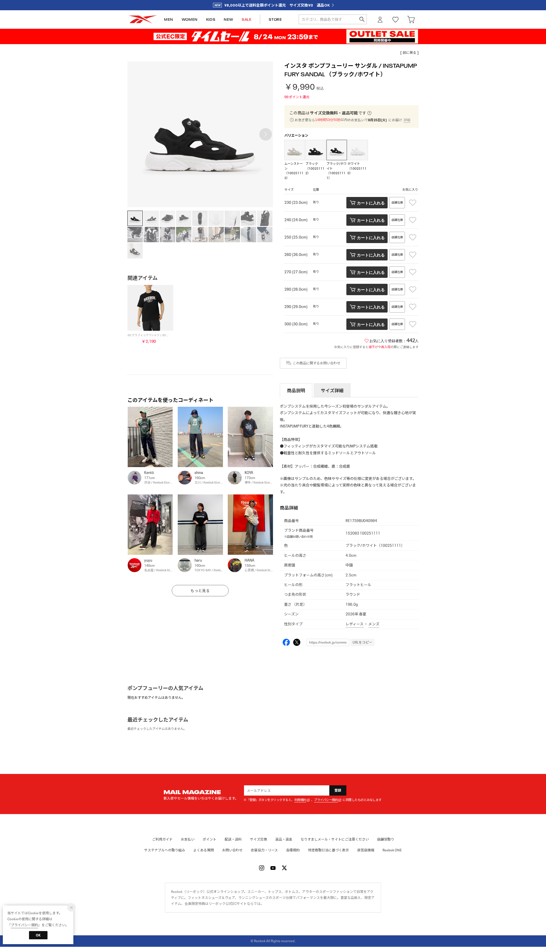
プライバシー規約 (326, 800)
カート (411, 19)
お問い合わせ (232, 850)
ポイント (209, 839)
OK (38, 935)
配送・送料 (233, 839)
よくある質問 (203, 850)
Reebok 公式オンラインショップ (143, 19)
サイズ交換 (258, 839)
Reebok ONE (392, 850)
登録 (338, 790)
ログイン (380, 19)
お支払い (188, 839)
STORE (275, 19)
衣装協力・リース (264, 850)
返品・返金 (283, 839)
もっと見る (200, 590)
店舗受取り (385, 839)
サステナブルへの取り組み (164, 850)
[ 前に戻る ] (409, 52)
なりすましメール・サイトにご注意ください (335, 839)
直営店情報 (365, 850)
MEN (168, 19)
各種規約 (293, 850)
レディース (355, 624)
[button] (265, 134)
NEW (228, 19)
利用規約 (300, 800)
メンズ (373, 624)
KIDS (210, 19)
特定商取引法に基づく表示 (328, 850)
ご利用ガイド (162, 839)
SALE (246, 19)
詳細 (407, 120)
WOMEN (190, 19)
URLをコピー (362, 642)
